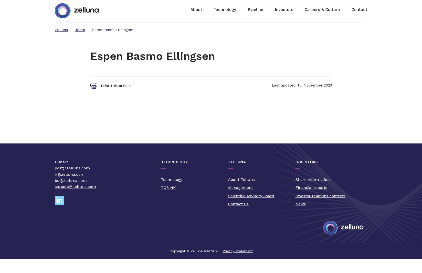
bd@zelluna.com (71, 180)
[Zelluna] (77, 11)
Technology (171, 179)
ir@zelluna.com (69, 174)
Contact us (238, 204)
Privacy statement (238, 251)
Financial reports (311, 187)
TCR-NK (168, 187)
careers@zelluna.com (75, 186)
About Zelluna (241, 179)
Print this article (116, 86)
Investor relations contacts (320, 196)
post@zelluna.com (72, 168)
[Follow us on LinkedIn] (61, 200)
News (300, 204)
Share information (312, 179)
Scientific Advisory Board (251, 196)
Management (240, 187)
